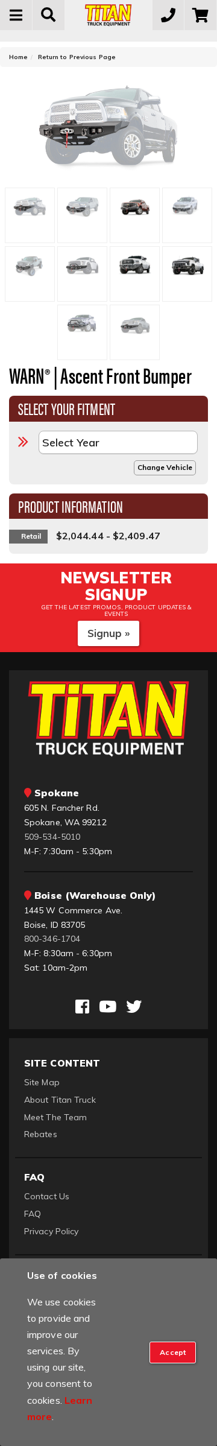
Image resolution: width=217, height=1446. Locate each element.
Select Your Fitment (66, 408)
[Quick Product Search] (49, 15)
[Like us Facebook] (82, 1007)
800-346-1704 (52, 938)
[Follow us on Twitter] (134, 1007)
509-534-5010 (52, 836)
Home (18, 57)
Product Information (70, 505)
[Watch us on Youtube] (107, 1007)
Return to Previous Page (77, 57)
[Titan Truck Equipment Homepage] (108, 15)
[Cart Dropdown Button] (200, 15)
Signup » (108, 633)
